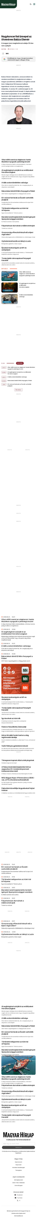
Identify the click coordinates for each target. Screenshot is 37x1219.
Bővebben (18, 390)
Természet (7, 290)
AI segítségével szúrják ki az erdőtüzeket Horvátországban (27, 285)
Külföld (6, 302)
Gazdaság (7, 279)
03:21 (4, 367)
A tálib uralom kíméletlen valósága (26, 295)
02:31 (4, 377)
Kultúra (19, 363)
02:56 (4, 372)
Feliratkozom (18, 1147)
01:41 (4, 384)
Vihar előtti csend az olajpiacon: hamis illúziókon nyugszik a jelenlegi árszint (27, 273)
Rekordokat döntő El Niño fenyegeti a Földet (20, 380)
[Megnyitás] (34, 4)
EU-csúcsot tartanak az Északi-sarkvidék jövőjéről (19, 385)
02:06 (4, 381)
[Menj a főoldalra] (8, 4)
